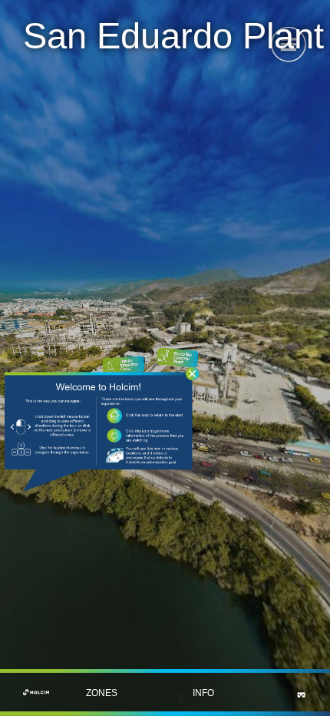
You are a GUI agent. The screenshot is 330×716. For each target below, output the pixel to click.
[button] (101, 692)
